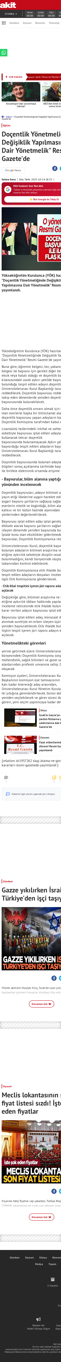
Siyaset (27, 22)
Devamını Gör (40, 1004)
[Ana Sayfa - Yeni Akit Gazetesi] (8, 5)
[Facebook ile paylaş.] (55, 168)
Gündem (14, 22)
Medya (39, 1264)
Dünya (43, 1257)
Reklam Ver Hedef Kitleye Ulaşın (38, 1327)
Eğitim (9, 116)
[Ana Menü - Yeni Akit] (3, 23)
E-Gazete (52, 1285)
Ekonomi (40, 22)
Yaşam (52, 1264)
